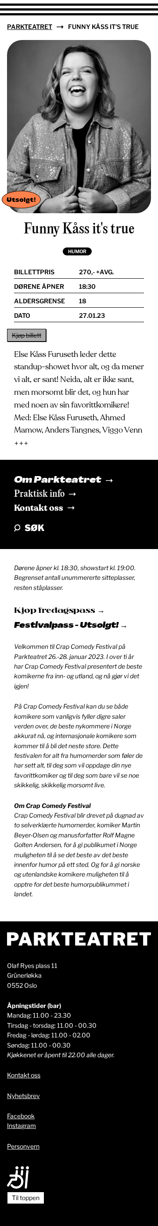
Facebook (21, 1116)
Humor (77, 251)
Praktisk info (39, 494)
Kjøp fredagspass (55, 611)
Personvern (23, 1146)
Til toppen (26, 1197)
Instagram (21, 1125)
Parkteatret (29, 26)
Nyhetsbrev (23, 1095)
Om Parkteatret (57, 480)
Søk (34, 528)
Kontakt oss (38, 508)
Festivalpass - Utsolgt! (67, 626)
